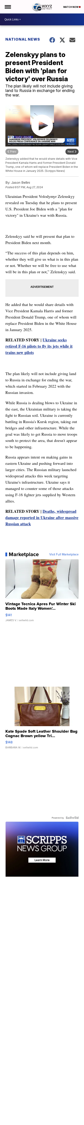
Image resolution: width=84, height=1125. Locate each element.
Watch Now (71, 7)
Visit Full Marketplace (64, 554)
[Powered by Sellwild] (72, 817)
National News (22, 39)
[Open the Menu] (7, 6)
